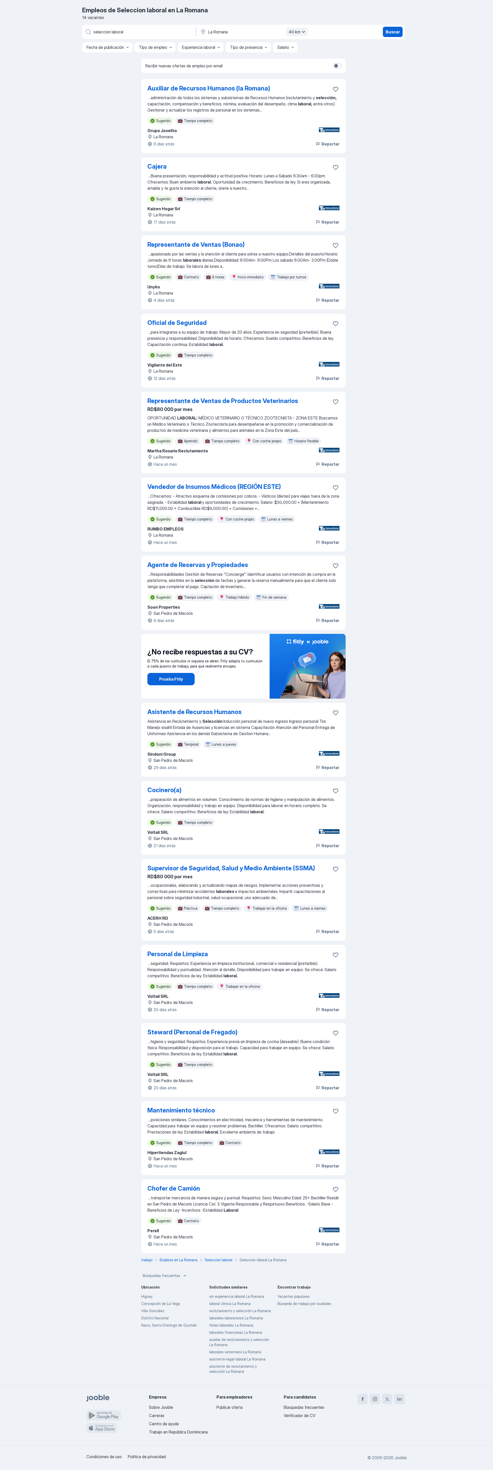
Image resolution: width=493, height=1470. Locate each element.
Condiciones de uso (104, 1456)
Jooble (400, 1457)
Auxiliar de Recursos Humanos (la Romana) (208, 88)
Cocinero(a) (164, 790)
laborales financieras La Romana (235, 1332)
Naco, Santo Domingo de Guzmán (169, 1325)
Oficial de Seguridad (177, 322)
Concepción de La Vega (160, 1303)
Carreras (156, 1415)
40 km (294, 31)
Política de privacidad (147, 1456)
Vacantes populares (294, 1296)
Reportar (330, 144)
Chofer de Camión (173, 1188)
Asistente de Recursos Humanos (194, 712)
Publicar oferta (229, 1407)
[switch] (337, 65)
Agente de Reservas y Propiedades (197, 565)
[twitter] (387, 1399)
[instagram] (375, 1399)
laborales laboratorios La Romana (236, 1318)
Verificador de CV (299, 1415)
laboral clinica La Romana (230, 1303)
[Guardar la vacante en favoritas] (335, 89)
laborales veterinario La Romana (235, 1352)
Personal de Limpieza (177, 954)
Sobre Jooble (161, 1407)
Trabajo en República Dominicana (178, 1432)
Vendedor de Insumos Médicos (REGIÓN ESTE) (214, 486)
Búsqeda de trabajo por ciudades (304, 1303)
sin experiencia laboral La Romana (236, 1296)
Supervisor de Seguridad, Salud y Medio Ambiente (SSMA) (231, 868)
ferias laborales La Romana (231, 1325)
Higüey (147, 1296)
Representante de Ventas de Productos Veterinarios (222, 401)
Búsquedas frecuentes (161, 1275)
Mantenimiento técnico (181, 1110)
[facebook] (362, 1399)
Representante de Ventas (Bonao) (196, 244)
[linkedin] (399, 1399)
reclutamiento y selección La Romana (240, 1311)
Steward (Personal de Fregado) (192, 1032)
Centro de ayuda (164, 1423)
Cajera (157, 166)
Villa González (152, 1311)
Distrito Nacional (155, 1318)
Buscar (393, 31)
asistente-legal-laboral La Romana (237, 1359)
